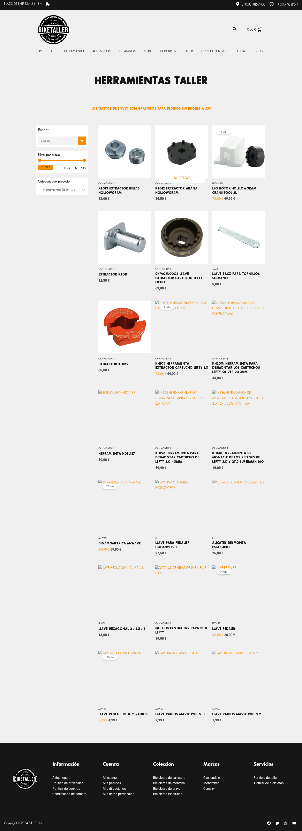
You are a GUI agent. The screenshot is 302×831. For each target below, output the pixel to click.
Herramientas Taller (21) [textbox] (58, 189)
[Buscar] (82, 141)
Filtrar (46, 167)
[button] (234, 29)
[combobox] (62, 190)
